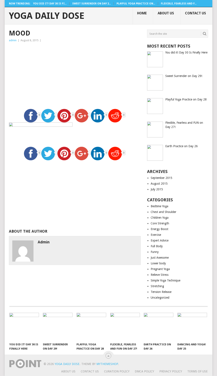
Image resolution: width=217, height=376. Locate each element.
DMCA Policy (144, 371)
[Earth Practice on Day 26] (158, 326)
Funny (155, 252)
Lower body (158, 263)
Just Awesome (160, 257)
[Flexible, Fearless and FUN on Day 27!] (125, 326)
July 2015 (157, 189)
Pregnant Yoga (160, 269)
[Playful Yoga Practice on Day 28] (91, 326)
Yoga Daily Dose (46, 15)
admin (13, 40)
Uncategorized (160, 297)
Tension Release (161, 292)
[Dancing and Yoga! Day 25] (192, 326)
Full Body (157, 246)
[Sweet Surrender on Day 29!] (57, 326)
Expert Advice (159, 240)
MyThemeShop (107, 364)
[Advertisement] (75, 74)
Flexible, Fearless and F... (178, 3)
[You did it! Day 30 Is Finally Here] (24, 326)
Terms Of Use (197, 371)
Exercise (156, 234)
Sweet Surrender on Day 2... (91, 3)
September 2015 (161, 178)
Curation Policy (116, 371)
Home (142, 13)
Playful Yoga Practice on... (136, 3)
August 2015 (159, 183)
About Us (166, 13)
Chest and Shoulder (163, 212)
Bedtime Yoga (159, 206)
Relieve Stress (159, 274)
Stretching (157, 286)
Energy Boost (159, 229)
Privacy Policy (170, 371)
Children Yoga (159, 217)
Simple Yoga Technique (165, 280)
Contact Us (195, 13)
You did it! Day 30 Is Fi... (50, 3)
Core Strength (160, 223)
